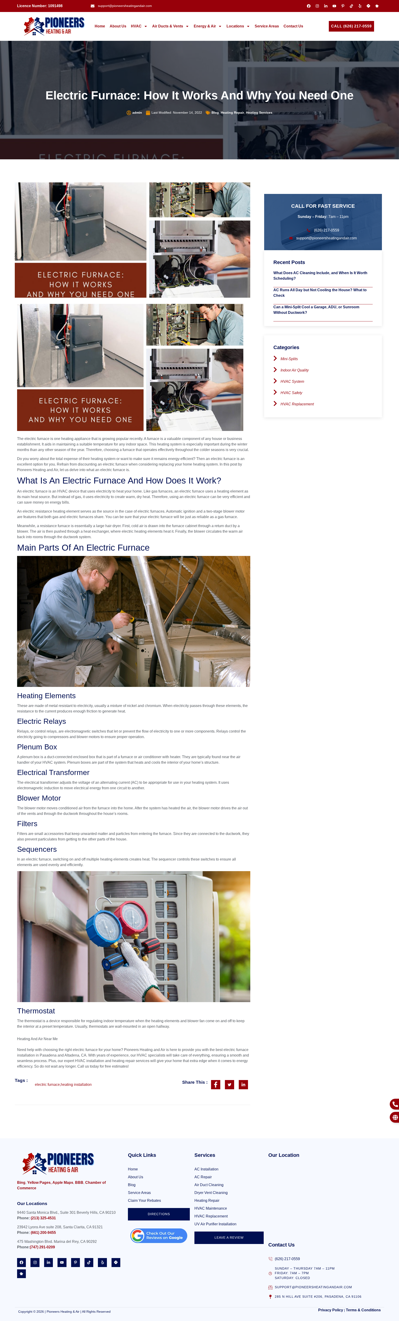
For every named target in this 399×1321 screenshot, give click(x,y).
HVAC (136, 26)
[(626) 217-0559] (270, 1259)
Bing (21, 1182)
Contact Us (293, 26)
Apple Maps (62, 1182)
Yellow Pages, (39, 1182)
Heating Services (259, 112)
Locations (235, 26)
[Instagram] (317, 6)
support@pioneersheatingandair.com (313, 1287)
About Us (118, 26)
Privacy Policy (330, 1310)
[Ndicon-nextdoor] (377, 6)
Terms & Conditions (363, 1310)
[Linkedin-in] (325, 6)
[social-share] (215, 1084)
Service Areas (267, 26)
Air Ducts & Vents (167, 26)
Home (100, 26)
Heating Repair (232, 112)
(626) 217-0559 (287, 1259)
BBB (79, 1182)
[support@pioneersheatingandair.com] (270, 1287)
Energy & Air (205, 26)
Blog (215, 112)
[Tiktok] (351, 6)
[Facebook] (308, 6)
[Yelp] (360, 6)
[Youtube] (334, 6)
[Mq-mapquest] (368, 6)
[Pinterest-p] (343, 6)
